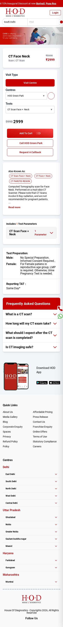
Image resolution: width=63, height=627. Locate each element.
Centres (10, 90)
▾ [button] (43, 95)
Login (55, 12)
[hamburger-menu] (3, 13)
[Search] (61, 22)
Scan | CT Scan (16, 60)
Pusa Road (52, 3)
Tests (9, 103)
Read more (14, 207)
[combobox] (13, 22)
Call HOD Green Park (30, 143)
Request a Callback (30, 152)
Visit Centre (30, 82)
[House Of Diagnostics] (31, 599)
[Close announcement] (59, 3)
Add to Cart (25, 133)
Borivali (40, 3)
